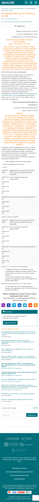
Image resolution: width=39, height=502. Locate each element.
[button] (26, 3)
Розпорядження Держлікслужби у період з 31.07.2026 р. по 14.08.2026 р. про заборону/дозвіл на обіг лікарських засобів (18, 333)
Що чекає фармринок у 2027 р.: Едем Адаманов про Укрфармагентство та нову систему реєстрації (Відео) (18, 365)
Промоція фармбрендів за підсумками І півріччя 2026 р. (18, 379)
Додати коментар (10, 323)
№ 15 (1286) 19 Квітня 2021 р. (11, 18)
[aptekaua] (36, 305)
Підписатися (32, 415)
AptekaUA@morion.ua (27, 498)
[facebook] (9, 305)
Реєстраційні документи (19, 468)
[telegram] (14, 305)
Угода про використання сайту (19, 475)
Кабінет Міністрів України (9, 21)
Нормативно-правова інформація (24, 21)
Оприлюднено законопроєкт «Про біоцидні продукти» (18, 393)
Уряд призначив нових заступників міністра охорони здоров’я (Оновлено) (19, 372)
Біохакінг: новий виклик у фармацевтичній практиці (17, 399)
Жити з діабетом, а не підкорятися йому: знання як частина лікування (17, 349)
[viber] (3, 305)
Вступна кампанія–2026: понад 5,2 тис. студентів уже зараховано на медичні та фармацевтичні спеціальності (18, 357)
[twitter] (25, 305)
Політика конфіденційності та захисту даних (19, 471)
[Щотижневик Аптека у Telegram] (34, 408)
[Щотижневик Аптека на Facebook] (37, 408)
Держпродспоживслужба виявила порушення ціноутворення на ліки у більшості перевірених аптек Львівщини (17, 342)
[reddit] (30, 305)
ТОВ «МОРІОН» (17, 498)
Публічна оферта (19, 479)
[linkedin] (19, 305)
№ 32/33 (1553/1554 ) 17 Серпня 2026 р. (12, 368)
